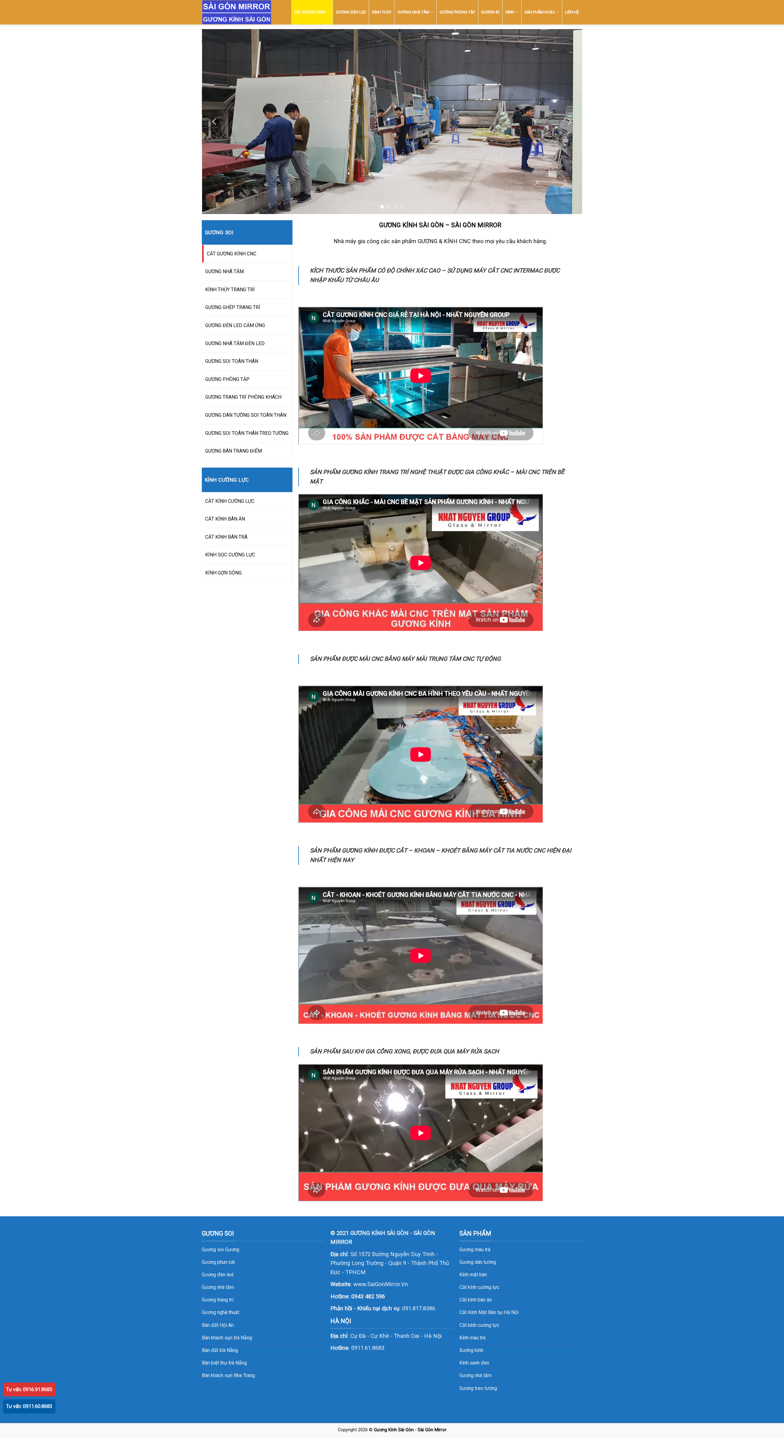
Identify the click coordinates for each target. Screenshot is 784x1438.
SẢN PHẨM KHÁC (540, 12)
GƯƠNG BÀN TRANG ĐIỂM (233, 451)
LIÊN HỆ (572, 12)
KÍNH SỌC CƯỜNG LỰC (230, 555)
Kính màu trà (472, 1338)
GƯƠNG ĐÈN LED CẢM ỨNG (235, 325)
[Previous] (214, 121)
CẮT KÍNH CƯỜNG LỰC (229, 501)
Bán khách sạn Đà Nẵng (227, 1338)
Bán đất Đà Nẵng (220, 1350)
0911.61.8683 (367, 1348)
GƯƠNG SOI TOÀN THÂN (231, 361)
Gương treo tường (478, 1388)
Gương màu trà (474, 1249)
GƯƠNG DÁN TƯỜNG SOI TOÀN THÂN (245, 415)
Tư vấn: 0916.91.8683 (29, 1389)
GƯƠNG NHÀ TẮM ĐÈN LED (235, 343)
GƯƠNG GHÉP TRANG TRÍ (232, 307)
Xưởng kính (471, 1350)
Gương (232, 1249)
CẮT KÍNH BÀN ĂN (225, 519)
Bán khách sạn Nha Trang (228, 1375)
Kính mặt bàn (473, 1275)
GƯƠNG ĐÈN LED (351, 12)
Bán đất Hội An (218, 1325)
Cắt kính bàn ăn (475, 1300)
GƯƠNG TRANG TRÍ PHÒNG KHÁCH (243, 397)
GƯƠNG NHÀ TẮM (413, 12)
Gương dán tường (477, 1262)
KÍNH (510, 12)
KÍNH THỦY (381, 12)
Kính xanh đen (474, 1363)
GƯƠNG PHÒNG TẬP (457, 12)
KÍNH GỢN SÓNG (223, 573)
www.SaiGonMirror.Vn (380, 1284)
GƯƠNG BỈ (490, 12)
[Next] (569, 121)
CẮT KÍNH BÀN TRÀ (226, 537)
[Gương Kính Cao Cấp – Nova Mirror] (236, 12)
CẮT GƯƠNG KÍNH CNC (231, 254)
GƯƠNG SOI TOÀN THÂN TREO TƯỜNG (246, 433)
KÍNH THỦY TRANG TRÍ (230, 289)
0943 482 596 (368, 1296)
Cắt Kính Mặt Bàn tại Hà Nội (488, 1312)
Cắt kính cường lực (479, 1287)
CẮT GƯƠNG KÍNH (310, 12)
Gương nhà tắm (475, 1375)
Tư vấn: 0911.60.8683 (29, 1406)
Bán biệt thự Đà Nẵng (224, 1363)
